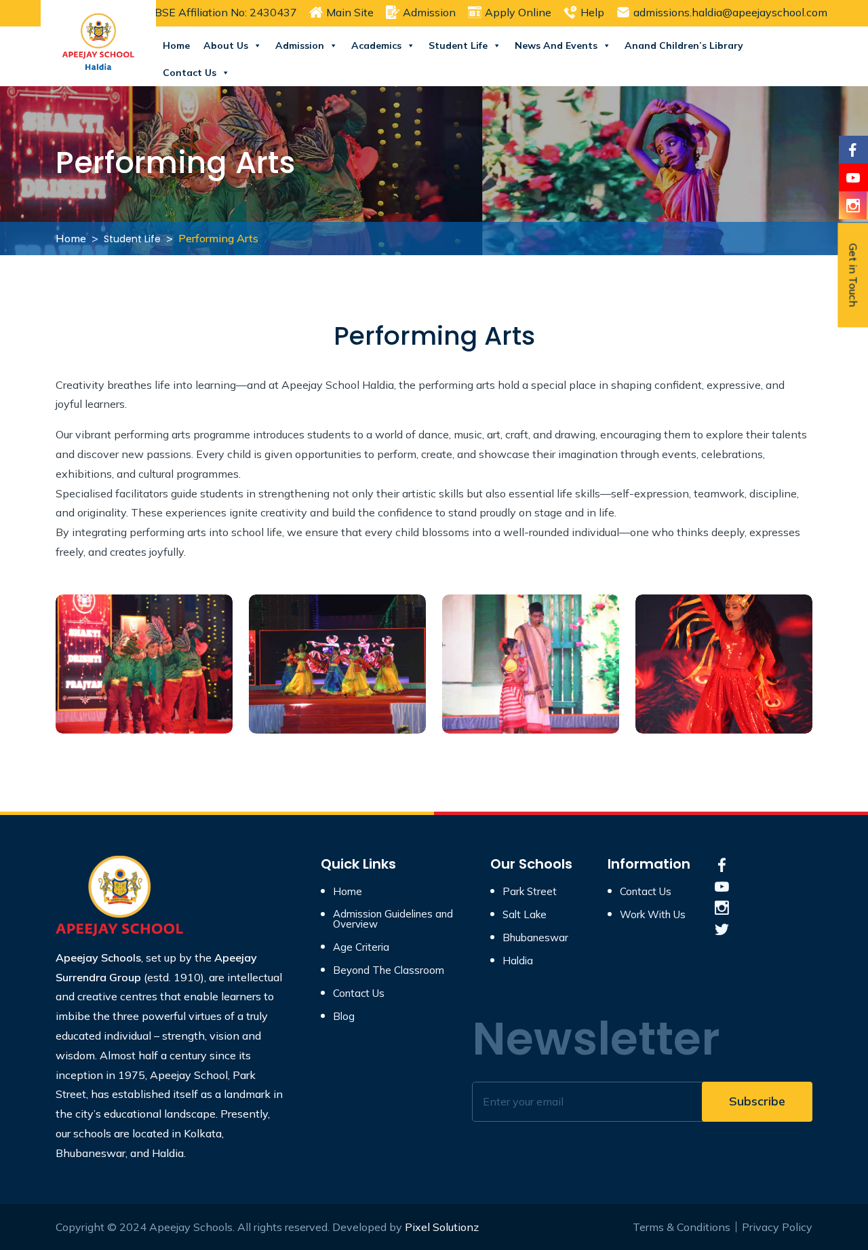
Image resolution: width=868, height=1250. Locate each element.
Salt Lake (524, 914)
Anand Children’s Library (684, 45)
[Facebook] (853, 150)
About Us (225, 45)
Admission (429, 12)
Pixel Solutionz (442, 1226)
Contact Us (189, 73)
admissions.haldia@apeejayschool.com (730, 12)
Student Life (458, 45)
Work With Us (653, 914)
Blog (344, 1016)
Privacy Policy (777, 1226)
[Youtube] (853, 177)
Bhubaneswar (535, 937)
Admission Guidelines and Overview (393, 919)
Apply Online (518, 12)
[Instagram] (853, 205)
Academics (376, 45)
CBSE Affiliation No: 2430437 (222, 12)
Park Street (529, 891)
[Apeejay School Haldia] (120, 896)
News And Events (556, 45)
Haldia (517, 960)
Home (176, 45)
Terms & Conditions (681, 1226)
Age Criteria (361, 947)
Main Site (350, 12)
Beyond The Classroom (388, 970)
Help (592, 12)
